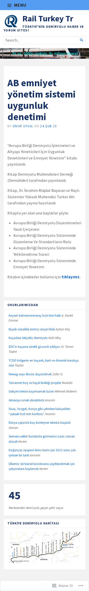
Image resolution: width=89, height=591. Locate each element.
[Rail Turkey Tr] (44, 53)
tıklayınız (70, 277)
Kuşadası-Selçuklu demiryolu (28, 338)
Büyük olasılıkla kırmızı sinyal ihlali (32, 329)
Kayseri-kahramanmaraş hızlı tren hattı (35, 315)
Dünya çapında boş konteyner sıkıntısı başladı (39, 423)
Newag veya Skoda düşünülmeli (30, 374)
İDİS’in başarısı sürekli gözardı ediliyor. (34, 347)
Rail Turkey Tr (47, 18)
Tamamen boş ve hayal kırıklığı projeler (35, 383)
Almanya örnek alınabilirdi (26, 400)
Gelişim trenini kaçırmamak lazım (31, 391)
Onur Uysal (23, 126)
